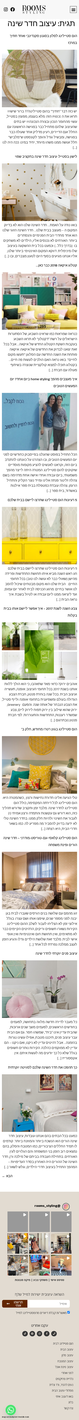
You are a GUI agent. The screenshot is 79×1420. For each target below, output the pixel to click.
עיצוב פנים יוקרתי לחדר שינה (56, 954)
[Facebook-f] (46, 1334)
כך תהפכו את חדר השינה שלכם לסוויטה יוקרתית (42, 1068)
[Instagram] (39, 1334)
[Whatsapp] (11, 1410)
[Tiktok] (25, 1334)
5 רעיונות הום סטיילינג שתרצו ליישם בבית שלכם (42, 501)
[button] (73, 9)
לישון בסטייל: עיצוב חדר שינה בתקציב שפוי (46, 157)
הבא (7, 1177)
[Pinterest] (32, 1334)
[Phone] (54, 1334)
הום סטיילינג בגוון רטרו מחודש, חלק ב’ (49, 730)
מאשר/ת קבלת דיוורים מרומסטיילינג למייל (41, 1312)
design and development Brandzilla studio (15, 1417)
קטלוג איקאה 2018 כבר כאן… (56, 266)
